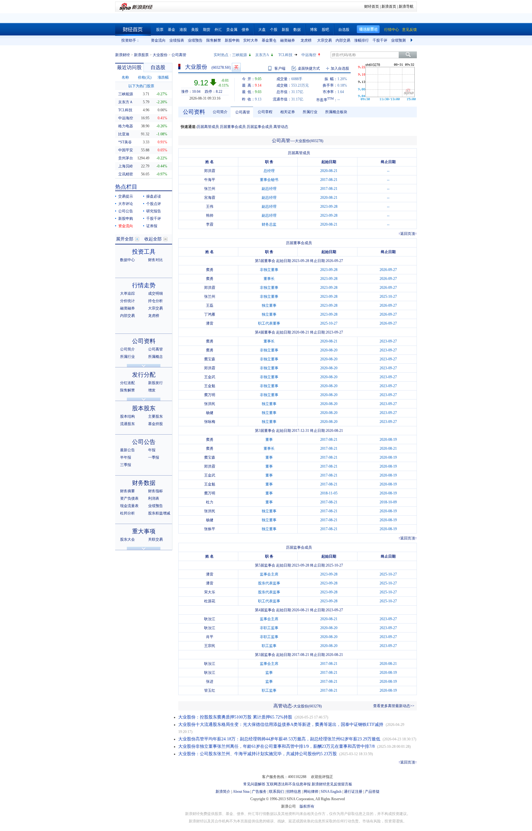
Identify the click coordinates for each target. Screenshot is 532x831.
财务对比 (155, 260)
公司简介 (127, 349)
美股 (195, 29)
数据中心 (127, 260)
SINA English (331, 791)
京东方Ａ (125, 102)
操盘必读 (153, 196)
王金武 (209, 377)
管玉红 (209, 690)
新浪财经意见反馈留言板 (332, 784)
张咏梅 (209, 422)
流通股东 (127, 424)
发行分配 (143, 374)
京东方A (262, 55)
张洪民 (209, 404)
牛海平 (209, 180)
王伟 (209, 206)
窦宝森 (209, 359)
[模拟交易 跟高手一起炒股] (236, 67)
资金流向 (158, 40)
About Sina (241, 791)
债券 (245, 29)
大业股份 (160, 55)
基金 (171, 29)
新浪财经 (122, 55)
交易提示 (125, 196)
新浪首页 (388, 6)
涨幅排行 (361, 40)
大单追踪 (127, 293)
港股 (183, 29)
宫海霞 (209, 197)
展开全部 (124, 239)
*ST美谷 (125, 142)
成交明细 (155, 293)
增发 (151, 390)
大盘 (262, 29)
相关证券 (287, 112)
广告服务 (259, 791)
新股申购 (232, 40)
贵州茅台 (125, 158)
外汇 (218, 29)
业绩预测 (398, 40)
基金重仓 (269, 40)
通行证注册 (353, 791)
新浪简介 (223, 791)
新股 (285, 29)
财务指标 (155, 491)
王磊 (209, 305)
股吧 (325, 29)
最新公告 (127, 450)
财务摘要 (127, 491)
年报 (151, 450)
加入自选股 (340, 68)
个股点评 (153, 204)
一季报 (153, 457)
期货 (206, 29)
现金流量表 (129, 506)
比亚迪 (123, 134)
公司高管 (155, 349)
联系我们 (276, 791)
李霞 (209, 224)
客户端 (279, 68)
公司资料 (143, 341)
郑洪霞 (209, 171)
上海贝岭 (125, 166)
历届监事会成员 (259, 127)
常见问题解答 (254, 784)
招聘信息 (293, 791)
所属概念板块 (336, 112)
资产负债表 (129, 498)
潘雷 (209, 323)
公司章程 (265, 112)
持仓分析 (155, 301)
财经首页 (371, 6)
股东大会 (127, 539)
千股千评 (380, 40)
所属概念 (155, 356)
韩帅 (209, 215)
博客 (313, 29)
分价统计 (127, 301)
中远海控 (308, 55)
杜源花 (209, 601)
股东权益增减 (159, 513)
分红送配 (127, 383)
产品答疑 (372, 791)
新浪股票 (141, 55)
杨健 (209, 413)
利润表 (153, 498)
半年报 (125, 457)
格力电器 (125, 126)
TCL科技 (285, 55)
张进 (209, 681)
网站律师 (311, 791)
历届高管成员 (208, 127)
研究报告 (153, 211)
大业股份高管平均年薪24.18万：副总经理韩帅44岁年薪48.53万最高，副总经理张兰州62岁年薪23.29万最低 (279, 739)
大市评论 (125, 204)
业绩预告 (195, 40)
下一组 (412, 40)
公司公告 (125, 211)
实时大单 (250, 40)
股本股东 (143, 408)
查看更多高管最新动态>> (393, 706)
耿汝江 (209, 619)
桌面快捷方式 (309, 68)
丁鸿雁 (209, 314)
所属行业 (127, 356)
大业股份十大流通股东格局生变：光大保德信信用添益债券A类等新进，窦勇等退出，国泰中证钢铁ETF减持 (280, 724)
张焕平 (209, 529)
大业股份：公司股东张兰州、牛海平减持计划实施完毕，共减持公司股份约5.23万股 (257, 753)
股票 (159, 29)
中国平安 (125, 150)
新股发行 (155, 383)
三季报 (125, 465)
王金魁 (209, 386)
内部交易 (343, 40)
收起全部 (153, 239)
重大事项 (143, 531)
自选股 (343, 29)
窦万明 (209, 395)
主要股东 (155, 416)
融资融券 (287, 40)
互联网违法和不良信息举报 (288, 784)
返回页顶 (407, 233)
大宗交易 (324, 40)
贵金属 (231, 29)
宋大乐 (209, 592)
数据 (297, 29)
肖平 (209, 637)
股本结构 (127, 416)
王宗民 (209, 646)
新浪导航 (406, 6)
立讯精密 (125, 174)
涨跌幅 (163, 77)
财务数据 (143, 483)
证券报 (151, 226)
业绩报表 (176, 40)
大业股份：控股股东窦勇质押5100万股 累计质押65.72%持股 (235, 717)
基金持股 (155, 424)
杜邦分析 (127, 513)
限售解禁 (213, 40)
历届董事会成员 (233, 127)
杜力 (209, 502)
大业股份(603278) (309, 141)
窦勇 (209, 270)
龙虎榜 (306, 40)
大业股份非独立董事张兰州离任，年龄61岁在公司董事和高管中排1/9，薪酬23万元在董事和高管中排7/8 (276, 746)
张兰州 (209, 188)
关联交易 (155, 539)
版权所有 (307, 806)
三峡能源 (239, 55)
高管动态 (280, 127)
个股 (273, 29)
